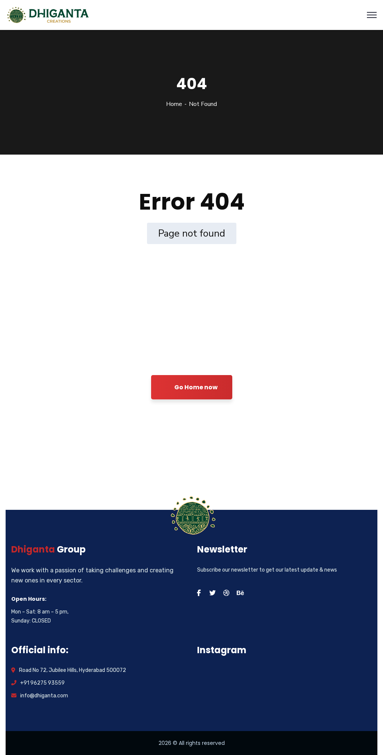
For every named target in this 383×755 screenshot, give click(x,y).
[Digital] (49, 14)
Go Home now (195, 387)
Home (174, 104)
